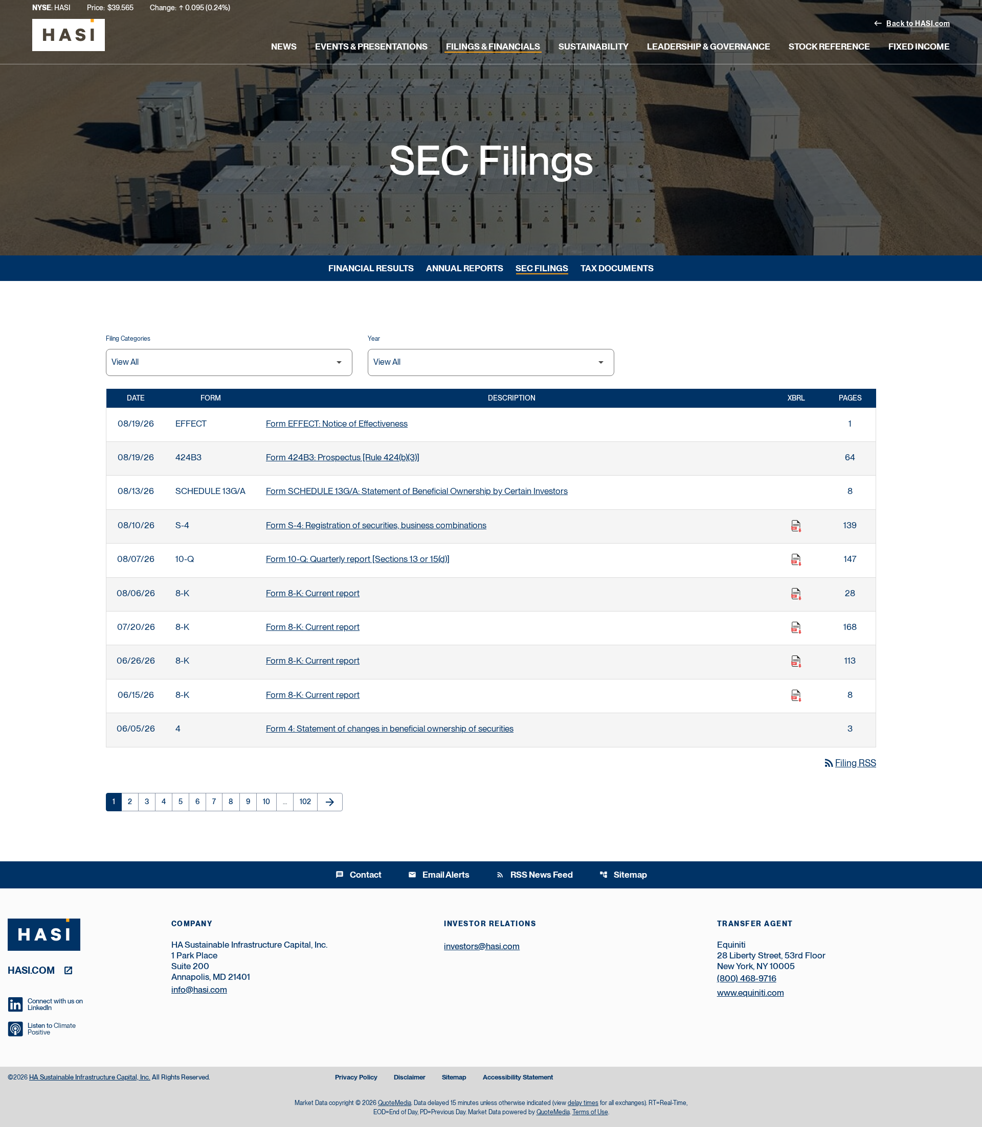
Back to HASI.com (912, 23)
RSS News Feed (534, 875)
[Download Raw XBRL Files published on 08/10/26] (796, 526)
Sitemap (623, 875)
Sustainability (594, 46)
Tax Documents (617, 268)
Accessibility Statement (518, 1077)
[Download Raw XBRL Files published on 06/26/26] (796, 661)
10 (269, 801)
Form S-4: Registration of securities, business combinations (376, 525)
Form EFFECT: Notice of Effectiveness (337, 423)
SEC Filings (542, 268)
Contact (359, 875)
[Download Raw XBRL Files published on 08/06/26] (796, 594)
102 (307, 801)
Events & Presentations (371, 46)
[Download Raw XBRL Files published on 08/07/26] (796, 560)
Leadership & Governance (708, 46)
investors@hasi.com (482, 946)
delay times (583, 1103)
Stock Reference (829, 46)
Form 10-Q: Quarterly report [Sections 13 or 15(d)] (358, 559)
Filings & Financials (493, 46)
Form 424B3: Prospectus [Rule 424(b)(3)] (342, 457)
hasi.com (31, 970)
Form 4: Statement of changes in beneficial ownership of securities (390, 728)
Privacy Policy (356, 1077)
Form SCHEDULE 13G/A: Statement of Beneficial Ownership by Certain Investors (417, 491)
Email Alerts (439, 875)
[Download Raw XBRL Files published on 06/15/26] (796, 696)
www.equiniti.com (750, 993)
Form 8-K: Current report (313, 593)
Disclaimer (410, 1077)
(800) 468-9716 (746, 978)
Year (374, 338)
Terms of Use (590, 1112)
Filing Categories (128, 338)
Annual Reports (464, 268)
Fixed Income (919, 46)
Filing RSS (849, 763)
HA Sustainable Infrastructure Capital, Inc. (89, 1077)
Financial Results (371, 268)
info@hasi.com (199, 989)
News (284, 46)
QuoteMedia (394, 1103)
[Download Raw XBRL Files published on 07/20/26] (796, 628)
